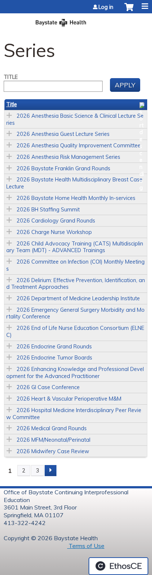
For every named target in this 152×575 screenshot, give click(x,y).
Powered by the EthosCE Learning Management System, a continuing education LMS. (118, 566)
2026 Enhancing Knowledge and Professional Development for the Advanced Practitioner (75, 373)
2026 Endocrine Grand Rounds (54, 346)
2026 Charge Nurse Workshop (54, 232)
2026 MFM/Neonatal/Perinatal (53, 440)
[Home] (76, 20)
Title (11, 77)
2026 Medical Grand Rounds (52, 428)
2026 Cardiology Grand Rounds (56, 220)
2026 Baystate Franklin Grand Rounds (63, 168)
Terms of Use (85, 545)
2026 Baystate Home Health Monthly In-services (76, 198)
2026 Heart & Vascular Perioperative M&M (69, 398)
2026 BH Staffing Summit (48, 209)
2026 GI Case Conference (48, 387)
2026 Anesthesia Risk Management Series (68, 157)
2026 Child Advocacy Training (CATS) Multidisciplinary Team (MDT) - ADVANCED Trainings (74, 247)
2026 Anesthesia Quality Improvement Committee (79, 145)
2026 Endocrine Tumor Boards (54, 357)
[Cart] (129, 11)
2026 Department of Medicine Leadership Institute (78, 298)
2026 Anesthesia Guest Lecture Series (63, 134)
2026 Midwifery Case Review (53, 451)
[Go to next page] (50, 470)
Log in (106, 7)
